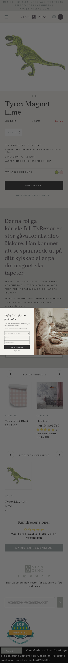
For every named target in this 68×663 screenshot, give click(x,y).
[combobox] (16, 333)
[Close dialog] (66, 309)
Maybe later (17, 350)
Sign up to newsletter (17, 347)
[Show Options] (28, 333)
